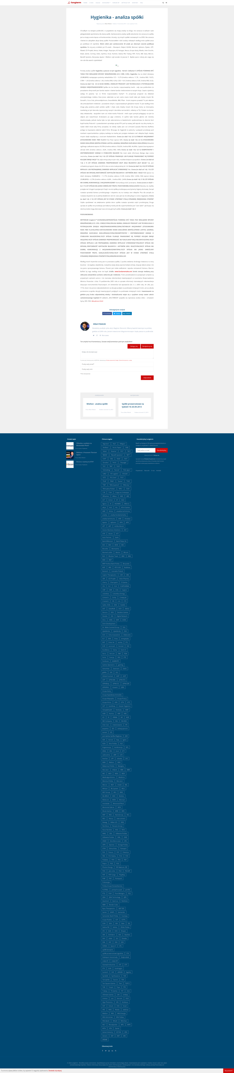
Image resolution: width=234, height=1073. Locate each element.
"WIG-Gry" (126, 485)
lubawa (119, 759)
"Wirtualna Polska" (108, 489)
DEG (112, 612)
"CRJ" (111, 459)
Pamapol (123, 848)
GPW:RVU (105, 687)
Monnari (122, 800)
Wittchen (124, 1021)
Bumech (105, 571)
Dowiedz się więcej (55, 1071)
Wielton (105, 1013)
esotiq (120, 642)
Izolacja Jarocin (123, 729)
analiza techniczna (108, 519)
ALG (110, 507)
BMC (123, 556)
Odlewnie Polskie (108, 837)
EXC (128, 646)
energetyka (125, 639)
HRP (118, 714)
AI (110, 504)
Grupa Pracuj (122, 699)
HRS (125, 714)
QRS (125, 897)
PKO (120, 871)
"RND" (112, 481)
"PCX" (122, 477)
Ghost (126, 1063)
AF (117, 500)
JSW (126, 736)
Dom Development (108, 624)
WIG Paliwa (120, 1017)
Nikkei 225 (113, 822)
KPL (127, 747)
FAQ (141, 3)
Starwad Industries (108, 965)
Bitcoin (126, 552)
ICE (103, 717)
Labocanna (106, 755)
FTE (125, 657)
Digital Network (122, 616)
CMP (103, 590)
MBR (128, 770)
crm (119, 601)
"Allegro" (122, 444)
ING (116, 721)
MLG (123, 789)
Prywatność (139, 470)
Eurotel (120, 646)
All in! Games (125, 507)
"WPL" (120, 489)
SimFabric (111, 935)
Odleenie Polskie (121, 833)
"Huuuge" (123, 462)
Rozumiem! (228, 1071)
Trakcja (104, 991)
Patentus (126, 852)
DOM (124, 620)
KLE (121, 744)
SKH (103, 938)
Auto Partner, (107, 537)
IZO (113, 729)
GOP (124, 676)
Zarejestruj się (147, 346)
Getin (125, 669)
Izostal (104, 732)
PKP (103, 875)
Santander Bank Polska (110, 916)
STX (103, 968)
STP (125, 965)
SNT (110, 942)
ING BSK (124, 721)
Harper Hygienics (125, 706)
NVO (123, 830)
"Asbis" (104, 451)
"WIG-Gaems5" (114, 485)
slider (110, 938)
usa (112, 998)
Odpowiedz (147, 378)
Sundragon (118, 968)
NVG (116, 830)
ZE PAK (118, 1032)
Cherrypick (114, 582)
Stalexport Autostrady (110, 957)
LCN (121, 755)
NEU (103, 819)
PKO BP (127, 871)
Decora (104, 612)
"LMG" (104, 474)
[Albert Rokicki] (84, 326)
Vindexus (125, 1002)
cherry (104, 582)
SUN (109, 968)
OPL (125, 841)
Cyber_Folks (106, 605)
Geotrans (116, 669)
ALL (116, 507)
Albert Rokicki (108, 23)
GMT (117, 676)
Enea (116, 639)
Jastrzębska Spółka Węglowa (112, 736)
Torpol (111, 987)
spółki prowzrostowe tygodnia (112, 953)
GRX (116, 702)
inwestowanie (117, 725)
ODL (110, 833)
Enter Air (111, 642)
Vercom (119, 998)
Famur (115, 650)
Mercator (119, 781)
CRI (113, 601)
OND (125, 837)
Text (120, 983)
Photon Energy (107, 867)
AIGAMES (118, 504)
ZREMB (104, 1040)
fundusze (105, 661)
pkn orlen (112, 871)
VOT (103, 1006)
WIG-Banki (105, 1021)
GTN (122, 702)
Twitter (118, 313)
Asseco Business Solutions (111, 530)
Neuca (111, 819)
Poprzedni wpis (99, 395)
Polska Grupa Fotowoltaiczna (112, 886)
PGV (117, 863)
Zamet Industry (107, 1032)
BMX (103, 560)
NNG (122, 822)
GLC (117, 672)
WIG (112, 1013)
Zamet (117, 1028)
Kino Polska (113, 744)
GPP (103, 680)
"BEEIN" (104, 455)
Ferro (104, 654)
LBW (114, 755)
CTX (125, 601)
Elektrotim (127, 635)
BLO (103, 556)
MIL (126, 785)
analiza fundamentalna (118, 515)
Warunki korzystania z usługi (125, 360)
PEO (119, 860)
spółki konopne (107, 950)
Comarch (105, 597)
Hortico (111, 714)
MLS (115, 792)
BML (129, 556)
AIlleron (126, 504)
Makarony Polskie (108, 766)
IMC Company (107, 721)
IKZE (127, 717)
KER (103, 740)
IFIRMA (115, 717)
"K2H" (118, 466)
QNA (103, 897)
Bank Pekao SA (121, 541)
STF (120, 965)
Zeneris (104, 1036)
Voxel (125, 1006)
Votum (111, 1006)
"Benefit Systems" (117, 455)
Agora (104, 504)
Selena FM (105, 927)
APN (121, 522)
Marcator (105, 770)
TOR (103, 987)
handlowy (112, 706)
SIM (103, 935)
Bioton (118, 552)
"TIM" (104, 485)
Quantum (105, 901)
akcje (104, 507)
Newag (104, 822)
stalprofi (105, 961)
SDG (110, 923)
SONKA (104, 946)
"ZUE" (128, 489)
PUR (110, 893)
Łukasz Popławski (83, 448)
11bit (110, 492)
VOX (118, 1006)
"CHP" (104, 459)
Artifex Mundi (119, 526)
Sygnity (128, 972)
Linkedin (128, 313)
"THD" (128, 481)
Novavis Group (117, 826)
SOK (122, 942)
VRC (103, 1010)
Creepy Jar (123, 597)
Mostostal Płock (118, 804)
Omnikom (113, 1063)
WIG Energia (121, 1013)
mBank (114, 770)
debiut (127, 609)
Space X (113, 946)
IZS (111, 732)
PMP (103, 878)
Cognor (124, 590)
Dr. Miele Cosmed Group (110, 627)
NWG (104, 833)
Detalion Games (122, 612)
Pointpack (118, 878)
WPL (122, 1025)
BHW (116, 545)
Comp (114, 597)
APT (103, 526)
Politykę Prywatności (149, 459)
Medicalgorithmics (108, 777)
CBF (103, 579)
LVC (126, 759)
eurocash (112, 646)
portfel (127, 890)
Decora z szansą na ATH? (85, 462)
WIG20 (115, 1021)
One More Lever (115, 841)
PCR (127, 856)
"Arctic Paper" (117, 447)
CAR (121, 575)
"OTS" (104, 477)
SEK (116, 923)
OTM (104, 848)
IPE (126, 725)
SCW (103, 923)
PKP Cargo (112, 875)
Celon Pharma (124, 579)
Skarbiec (127, 935)
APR (127, 522)
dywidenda (106, 631)
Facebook (108, 313)
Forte (104, 657)
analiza (104, 515)
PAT (118, 852)
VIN (117, 1002)
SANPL (112, 912)
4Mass (114, 496)
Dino (104, 620)
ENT (103, 642)
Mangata (121, 766)
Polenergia (106, 882)
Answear (128, 519)
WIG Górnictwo (107, 1017)
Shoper (123, 931)
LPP (112, 759)
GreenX (115, 687)
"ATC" (122, 451)
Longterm (75, 1063)
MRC (123, 811)
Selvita (115, 927)
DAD (115, 605)
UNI (118, 995)
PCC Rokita (112, 856)
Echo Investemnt (114, 635)
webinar (126, 1010)
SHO (116, 931)
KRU (110, 751)
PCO (120, 856)
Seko (122, 923)
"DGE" (118, 459)
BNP (110, 560)
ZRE (124, 1036)
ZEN (125, 1032)
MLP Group (106, 792)
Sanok (104, 912)
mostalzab (106, 804)
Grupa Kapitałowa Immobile (112, 695)
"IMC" (111, 466)
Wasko (117, 1010)
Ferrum (112, 654)
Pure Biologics (120, 893)
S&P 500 (121, 908)
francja (111, 657)
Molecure (105, 800)
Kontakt (135, 3)
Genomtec (106, 669)
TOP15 (127, 983)
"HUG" (114, 462)
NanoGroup (119, 815)
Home (85, 3)
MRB (116, 811)
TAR (124, 976)
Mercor (104, 785)
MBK (121, 770)
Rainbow (125, 901)
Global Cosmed (107, 676)
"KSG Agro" (127, 470)
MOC (114, 796)
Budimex (127, 567)
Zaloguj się (134, 346)
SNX (116, 942)
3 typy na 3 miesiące (122, 492)
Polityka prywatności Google (112, 360)
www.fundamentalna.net (124, 271)
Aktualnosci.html (97, 301)
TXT (122, 991)
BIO (122, 545)
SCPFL (123, 920)
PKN (103, 871)
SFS (103, 931)
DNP (117, 620)
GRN (122, 687)
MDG (116, 774)
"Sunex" (120, 481)
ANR (119, 519)
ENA (109, 639)
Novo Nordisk (107, 830)
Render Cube (113, 905)
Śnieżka (124, 938)
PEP (125, 860)
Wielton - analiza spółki (97, 404)
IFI (108, 717)
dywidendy (117, 631)
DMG (111, 620)
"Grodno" (105, 462)
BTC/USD (118, 567)
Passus (110, 852)
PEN (113, 860)
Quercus (115, 901)
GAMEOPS (115, 661)
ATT (117, 534)
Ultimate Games (108, 995)
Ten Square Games (108, 983)
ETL (127, 642)
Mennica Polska (107, 781)
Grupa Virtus (106, 702)
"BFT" (128, 455)
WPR (128, 1025)
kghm (125, 740)
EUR (103, 646)
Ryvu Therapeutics (108, 908)
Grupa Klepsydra (108, 699)
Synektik (105, 976)
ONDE (104, 841)
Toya (118, 987)
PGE (111, 863)
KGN (103, 744)
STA (127, 953)
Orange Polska (123, 845)
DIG (112, 616)
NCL (128, 815)
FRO (119, 657)
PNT (110, 878)
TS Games (114, 991)
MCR (109, 774)
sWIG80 (120, 972)
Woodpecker (113, 1025)
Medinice (121, 777)
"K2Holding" (106, 470)
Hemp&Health (107, 710)
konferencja (118, 747)
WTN (104, 1028)
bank (116, 537)
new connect (121, 819)
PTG (103, 893)
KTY (123, 751)
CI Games (124, 582)
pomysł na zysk (117, 890)
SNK (103, 942)
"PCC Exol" (113, 477)
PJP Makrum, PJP (121, 867)
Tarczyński (106, 980)
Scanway (125, 916)
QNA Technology (114, 897)
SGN (109, 931)
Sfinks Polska (125, 927)
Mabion (111, 762)
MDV (123, 774)
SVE (112, 972)
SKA (119, 935)
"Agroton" (105, 444)
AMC (103, 511)
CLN (115, 586)
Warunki (146, 470)
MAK (119, 762)
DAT (103, 609)
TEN (122, 980)
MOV (119, 807)
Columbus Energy (119, 594)
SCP (116, 920)
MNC (121, 792)
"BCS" (129, 451)
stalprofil (115, 961)
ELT (103, 639)
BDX (109, 545)
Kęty (117, 740)
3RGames (105, 496)
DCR (120, 609)
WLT (103, 1025)
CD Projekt (112, 579)
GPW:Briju (105, 684)
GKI (111, 672)
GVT (103, 706)
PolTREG (105, 890)
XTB (110, 1028)
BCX (103, 545)
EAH (125, 631)
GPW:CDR (126, 684)
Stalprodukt (125, 957)
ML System (114, 789)
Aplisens (113, 522)
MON (114, 800)
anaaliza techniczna (123, 511)
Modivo (121, 796)
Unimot (105, 998)
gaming (120, 665)
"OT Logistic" (114, 474)
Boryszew (126, 564)
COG (116, 590)
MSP (103, 815)
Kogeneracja (106, 747)
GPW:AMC (112, 680)
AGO (122, 500)
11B (103, 492)
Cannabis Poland (117, 571)
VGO (127, 998)
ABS (127, 496)
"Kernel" (117, 470)
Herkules (119, 710)
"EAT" (126, 459)
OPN (103, 845)
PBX (103, 856)
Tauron (115, 980)
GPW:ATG (122, 680)
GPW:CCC (116, 684)
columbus (105, 594)
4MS (121, 496)
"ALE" (114, 444)
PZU (129, 893)
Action (110, 500)
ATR (103, 534)
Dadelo (122, 605)
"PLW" (104, 481)
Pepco (104, 863)
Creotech (105, 601)
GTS (128, 702)
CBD (127, 575)
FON (125, 654)
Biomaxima (115, 549)
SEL (129, 923)
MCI (103, 774)
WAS (110, 1010)
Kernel (110, 740)
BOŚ (103, 567)
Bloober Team (113, 556)
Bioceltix (105, 549)
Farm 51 (123, 650)
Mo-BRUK (105, 796)
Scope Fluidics (107, 920)
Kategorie (105, 3)
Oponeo (111, 845)
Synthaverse (115, 976)
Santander (121, 912)
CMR (110, 590)
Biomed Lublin (107, 552)
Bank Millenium (107, 541)
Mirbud (104, 789)
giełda (104, 672)
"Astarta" (114, 451)
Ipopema (105, 729)
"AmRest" (105, 447)
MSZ (110, 815)
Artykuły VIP (125, 3)
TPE (124, 987)
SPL (120, 946)
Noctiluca (105, 826)
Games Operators (108, 665)
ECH (103, 635)
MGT (112, 785)
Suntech (105, 972)
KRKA (104, 751)
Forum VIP (116, 3)
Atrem (110, 534)
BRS (110, 567)
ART (109, 526)
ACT (103, 500)
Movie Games (107, 811)
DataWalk (112, 609)
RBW (104, 905)
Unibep (125, 995)
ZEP (112, 1036)
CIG (103, 586)
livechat (105, 759)
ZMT (118, 1036)
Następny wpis (134, 395)
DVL (124, 627)
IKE (122, 717)
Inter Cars (105, 725)
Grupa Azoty (106, 691)
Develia (104, 616)
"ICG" (104, 466)
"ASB (126, 447)
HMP (126, 710)
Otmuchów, (113, 848)
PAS (103, 852)
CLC (109, 586)
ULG (128, 991)
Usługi (98, 3)
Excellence (106, 650)
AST (125, 530)
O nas (91, 3)
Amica (111, 511)
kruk (117, 751)
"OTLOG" (125, 474)
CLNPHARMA (124, 586)
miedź (119, 785)
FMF (119, 654)
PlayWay (122, 875)
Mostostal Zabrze (108, 807)
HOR (103, 714)
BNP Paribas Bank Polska (110, 564)
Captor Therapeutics (109, 575)
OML (118, 837)
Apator (104, 522)
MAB (103, 762)
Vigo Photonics (107, 1002)
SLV (117, 938)
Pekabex (105, 860)
